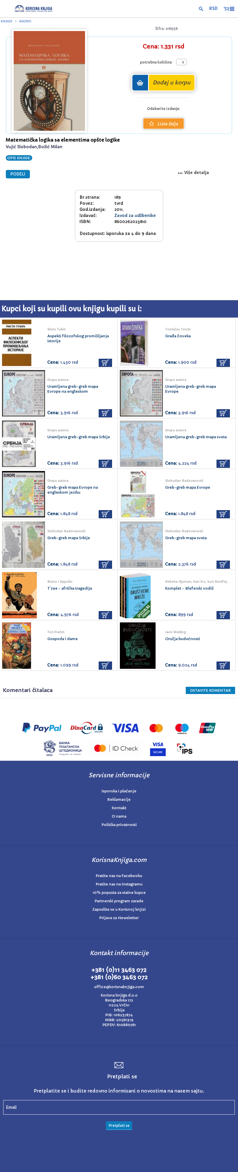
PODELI (17, 174)
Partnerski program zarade (119, 901)
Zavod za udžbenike (135, 215)
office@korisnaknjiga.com (119, 986)
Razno (25, 21)
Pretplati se (119, 1125)
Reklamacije (119, 799)
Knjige (6, 21)
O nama (119, 816)
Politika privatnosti (119, 824)
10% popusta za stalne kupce (119, 892)
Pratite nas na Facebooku (119, 875)
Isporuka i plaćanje (119, 791)
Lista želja (167, 123)
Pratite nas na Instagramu (119, 884)
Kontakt (119, 807)
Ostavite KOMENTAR (210, 690)
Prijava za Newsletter (119, 917)
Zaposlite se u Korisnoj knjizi (119, 909)
